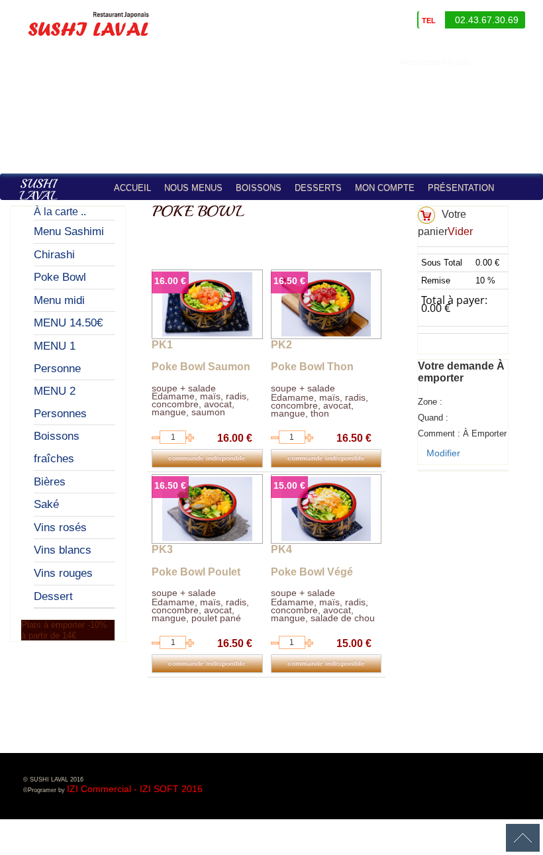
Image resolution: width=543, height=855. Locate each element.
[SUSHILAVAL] (53, 196)
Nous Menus (193, 188)
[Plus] (190, 438)
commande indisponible (207, 458)
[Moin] (156, 438)
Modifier (443, 453)
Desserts (318, 188)
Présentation (461, 188)
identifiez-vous (510, 62)
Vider (460, 231)
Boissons (258, 188)
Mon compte (385, 188)
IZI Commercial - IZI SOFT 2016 (135, 788)
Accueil (132, 188)
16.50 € (289, 281)
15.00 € (289, 485)
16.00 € (170, 281)
